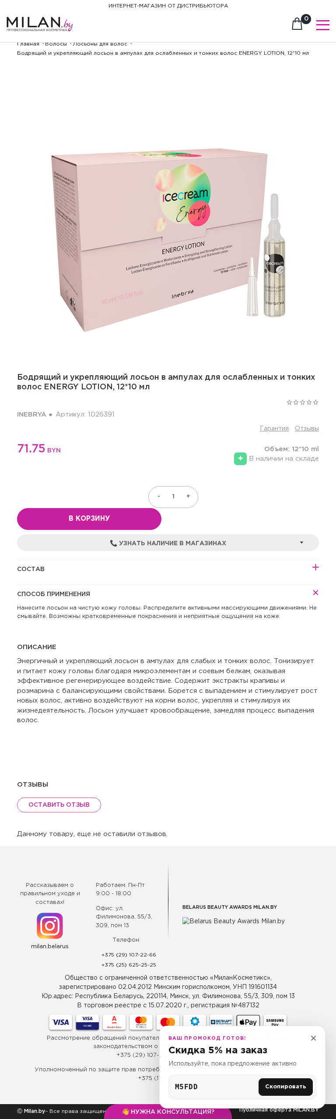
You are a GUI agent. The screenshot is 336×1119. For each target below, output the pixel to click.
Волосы (56, 44)
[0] (297, 26)
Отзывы (307, 428)
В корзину (89, 519)
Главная (28, 44)
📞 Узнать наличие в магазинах (168, 543)
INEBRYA (31, 414)
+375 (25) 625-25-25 (129, 965)
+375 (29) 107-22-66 (129, 955)
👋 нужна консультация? (168, 1112)
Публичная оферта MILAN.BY (279, 1110)
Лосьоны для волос (100, 44)
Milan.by (33, 1111)
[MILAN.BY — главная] (40, 19)
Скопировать (285, 1086)
